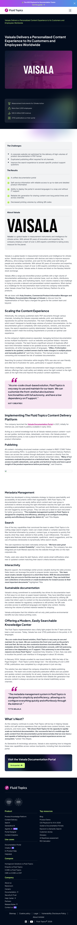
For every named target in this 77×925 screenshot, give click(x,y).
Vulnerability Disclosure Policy (54, 913)
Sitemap (12, 913)
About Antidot (38, 917)
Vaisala (10, 236)
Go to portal (15, 765)
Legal (36, 913)
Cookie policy (24, 913)
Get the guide (37, 5)
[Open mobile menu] (70, 10)
